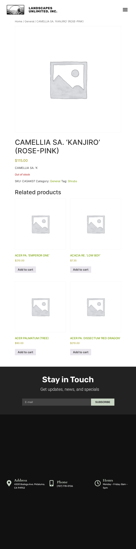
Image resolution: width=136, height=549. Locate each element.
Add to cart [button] (25, 269)
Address (20, 480)
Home (18, 21)
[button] (125, 10)
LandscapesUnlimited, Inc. (43, 9)
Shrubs (72, 181)
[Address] (9, 483)
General (29, 21)
